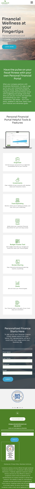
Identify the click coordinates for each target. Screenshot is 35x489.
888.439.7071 (17, 426)
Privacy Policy (15, 464)
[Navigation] (32, 2)
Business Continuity (25, 464)
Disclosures (7, 464)
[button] (2, 399)
